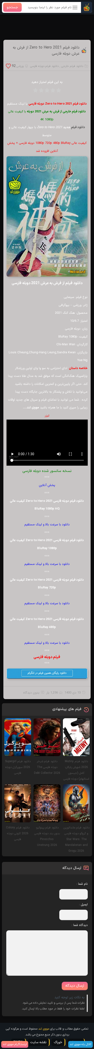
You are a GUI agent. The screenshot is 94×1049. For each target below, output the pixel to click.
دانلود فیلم (78, 127)
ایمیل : (83, 904)
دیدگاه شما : (80, 925)
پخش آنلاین (47, 485)
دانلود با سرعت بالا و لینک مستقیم (47, 524)
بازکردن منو (75, 8)
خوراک (58, 1042)
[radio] (58, 92)
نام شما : (82, 884)
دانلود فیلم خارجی (72, 66)
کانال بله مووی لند (80, 1044)
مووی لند (43, 1029)
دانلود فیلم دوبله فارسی (44, 66)
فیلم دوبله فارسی (47, 657)
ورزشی (20, 66)
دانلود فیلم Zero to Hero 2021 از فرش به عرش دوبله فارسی (46, 51)
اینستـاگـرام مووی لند (15, 1044)
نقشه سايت (38, 1042)
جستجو (12, 7)
